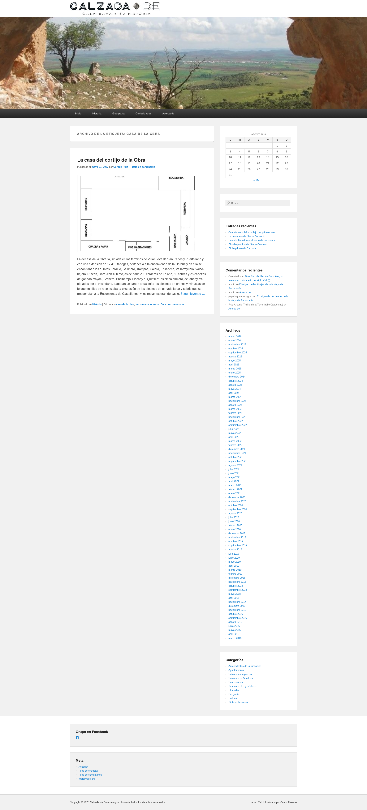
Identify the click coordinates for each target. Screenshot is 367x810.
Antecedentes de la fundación (244, 666)
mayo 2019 (234, 561)
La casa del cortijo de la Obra (111, 159)
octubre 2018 (235, 585)
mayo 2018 (234, 593)
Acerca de (168, 113)
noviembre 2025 (237, 344)
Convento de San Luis (240, 678)
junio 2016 (234, 626)
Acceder (83, 766)
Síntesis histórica (238, 702)
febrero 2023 (235, 412)
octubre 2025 (235, 348)
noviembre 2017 (237, 601)
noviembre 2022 (237, 417)
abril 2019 (233, 565)
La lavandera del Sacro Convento (246, 236)
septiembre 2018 (237, 589)
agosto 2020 (235, 513)
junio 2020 (234, 521)
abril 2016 (233, 634)
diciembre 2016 (236, 605)
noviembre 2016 (237, 609)
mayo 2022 (234, 433)
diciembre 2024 (236, 376)
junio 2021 (234, 473)
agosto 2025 (235, 356)
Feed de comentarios (90, 774)
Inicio (78, 113)
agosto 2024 (235, 384)
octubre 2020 (235, 505)
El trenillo (233, 690)
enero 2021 (234, 493)
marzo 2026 (234, 336)
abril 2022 (233, 437)
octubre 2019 (235, 541)
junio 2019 (234, 557)
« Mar (257, 180)
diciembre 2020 (236, 497)
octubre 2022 (235, 421)
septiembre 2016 (237, 617)
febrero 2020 (235, 525)
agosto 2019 (235, 549)
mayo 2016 (234, 630)
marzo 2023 (234, 408)
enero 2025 (234, 372)
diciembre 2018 (236, 577)
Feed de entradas (88, 770)
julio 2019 (233, 553)
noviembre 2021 (237, 453)
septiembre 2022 (237, 425)
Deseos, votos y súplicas (242, 686)
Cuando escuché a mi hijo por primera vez (251, 232)
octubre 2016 (235, 613)
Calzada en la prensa (240, 674)
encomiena (142, 304)
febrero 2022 (235, 445)
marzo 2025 (234, 368)
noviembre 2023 (237, 400)
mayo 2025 (234, 360)
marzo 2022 (234, 441)
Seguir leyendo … (192, 293)
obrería (154, 304)
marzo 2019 (234, 569)
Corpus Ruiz (120, 166)
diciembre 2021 (236, 449)
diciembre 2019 (236, 533)
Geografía (118, 113)
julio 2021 (233, 469)
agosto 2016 (235, 621)
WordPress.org (87, 778)
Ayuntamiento (236, 670)
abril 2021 (233, 481)
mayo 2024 (234, 388)
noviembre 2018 (237, 581)
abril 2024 (233, 392)
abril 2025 (233, 364)
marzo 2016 (234, 638)
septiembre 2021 (237, 461)
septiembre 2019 (237, 545)
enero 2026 (234, 340)
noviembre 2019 (237, 537)
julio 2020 (233, 517)
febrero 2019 (235, 573)
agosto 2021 (235, 465)
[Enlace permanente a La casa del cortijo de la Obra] (137, 254)
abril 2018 (233, 597)
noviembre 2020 (237, 501)
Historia (96, 113)
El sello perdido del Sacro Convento (248, 244)
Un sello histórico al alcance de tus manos (251, 240)
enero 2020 (234, 529)
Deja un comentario (143, 166)
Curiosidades (143, 113)
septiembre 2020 (237, 509)
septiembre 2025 (237, 352)
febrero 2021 (235, 489)
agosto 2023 (235, 404)
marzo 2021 (234, 485)
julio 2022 (233, 429)
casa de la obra (125, 304)
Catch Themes (288, 802)
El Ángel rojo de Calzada (242, 248)
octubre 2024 (235, 380)
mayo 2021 (234, 477)
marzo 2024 (234, 396)
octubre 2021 (235, 457)
